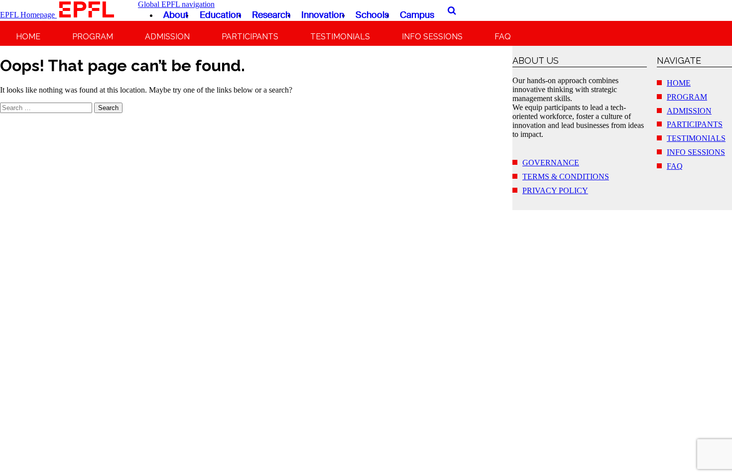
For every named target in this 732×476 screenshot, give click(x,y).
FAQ (502, 36)
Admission (167, 36)
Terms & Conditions (565, 176)
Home (28, 36)
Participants (250, 36)
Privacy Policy (555, 190)
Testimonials (340, 36)
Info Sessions (432, 36)
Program (92, 36)
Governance (550, 162)
